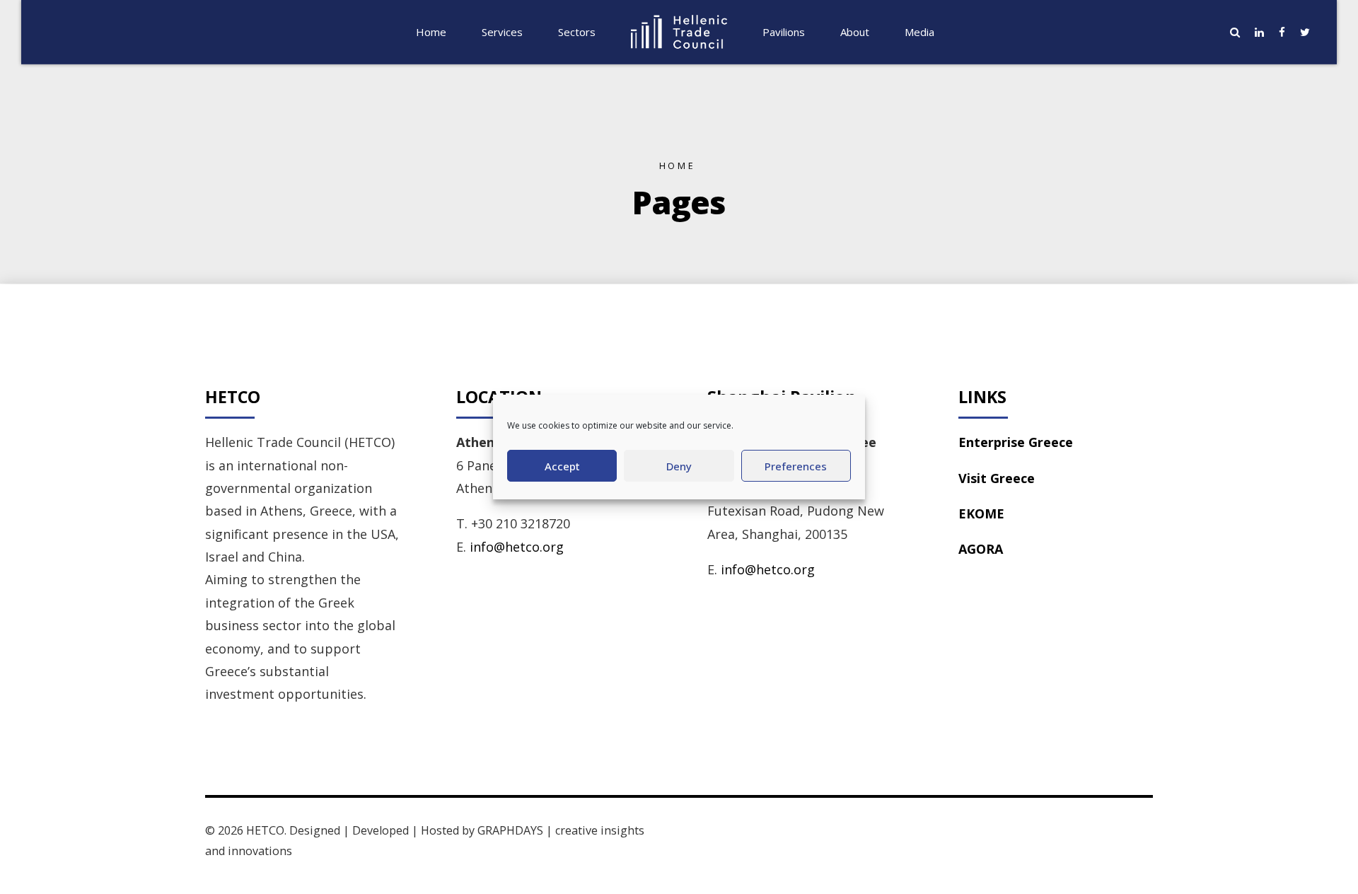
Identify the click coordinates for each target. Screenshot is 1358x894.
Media (919, 32)
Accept (562, 466)
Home (431, 32)
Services (502, 32)
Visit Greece (996, 478)
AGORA (980, 548)
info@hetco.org (517, 546)
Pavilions (783, 32)
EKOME (981, 513)
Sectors (577, 32)
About (854, 32)
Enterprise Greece (1015, 442)
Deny (679, 466)
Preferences (796, 466)
